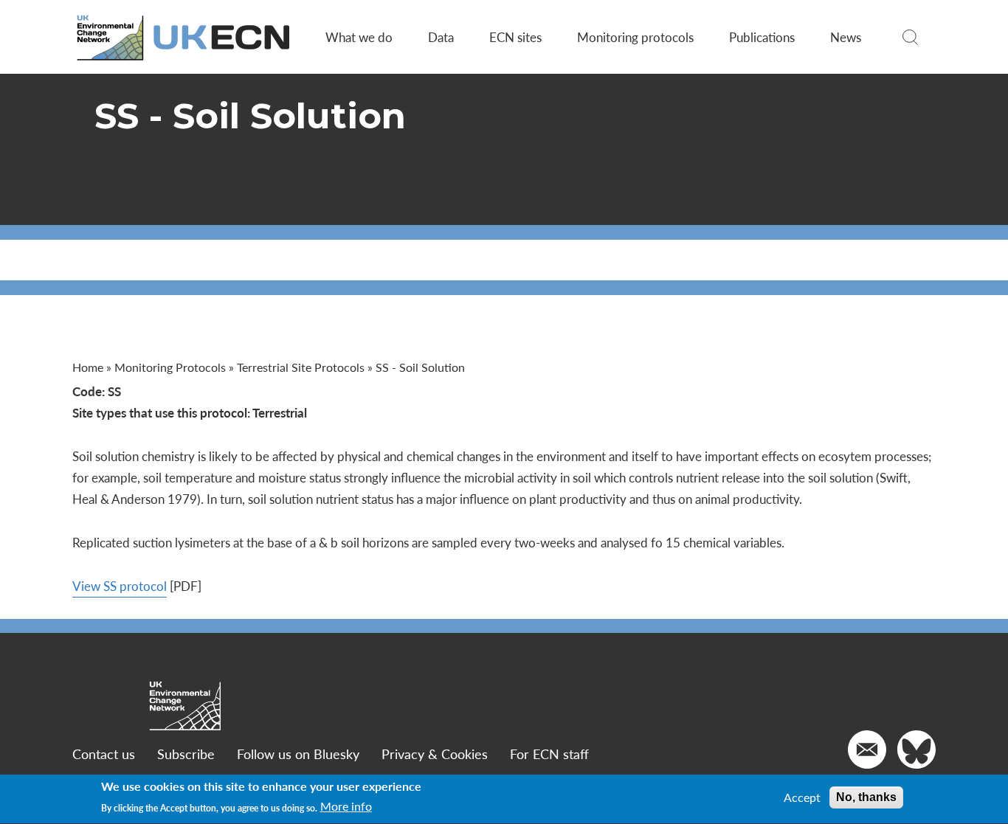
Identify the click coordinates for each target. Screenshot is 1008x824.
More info (346, 807)
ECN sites (515, 37)
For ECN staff (549, 753)
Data (441, 37)
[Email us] (867, 749)
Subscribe (186, 753)
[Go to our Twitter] (916, 749)
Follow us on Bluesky (298, 753)
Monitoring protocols (635, 37)
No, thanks (866, 797)
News (845, 37)
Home (87, 367)
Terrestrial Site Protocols (301, 367)
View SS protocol (119, 586)
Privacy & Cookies (435, 753)
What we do (359, 37)
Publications (762, 37)
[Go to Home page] (184, 37)
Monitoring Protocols (170, 367)
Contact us (103, 753)
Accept (802, 797)
